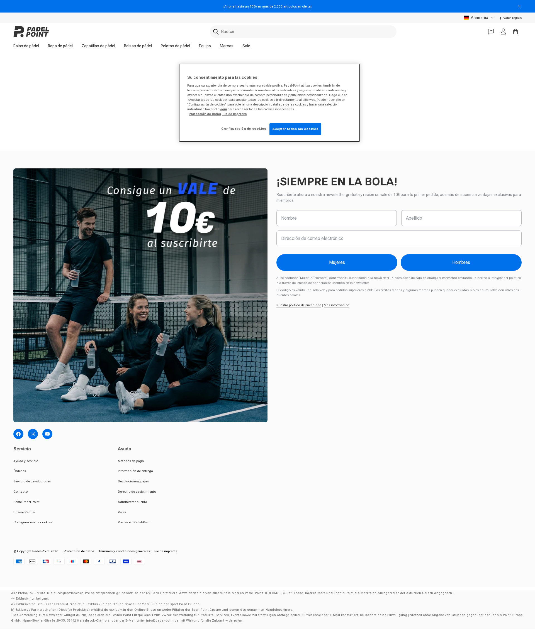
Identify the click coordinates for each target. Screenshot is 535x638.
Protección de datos (79, 551)
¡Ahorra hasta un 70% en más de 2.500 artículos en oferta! (267, 6)
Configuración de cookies (32, 522)
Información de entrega (135, 471)
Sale (246, 46)
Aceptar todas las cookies (295, 129)
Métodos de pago (131, 461)
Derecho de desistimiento (137, 492)
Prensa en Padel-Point (134, 522)
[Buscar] (216, 32)
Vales (122, 512)
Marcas (227, 46)
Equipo (205, 46)
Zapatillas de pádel (98, 46)
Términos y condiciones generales (124, 551)
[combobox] (303, 31)
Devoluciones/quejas (133, 481)
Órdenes (19, 471)
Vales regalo (512, 18)
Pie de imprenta (165, 551)
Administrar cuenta (132, 502)
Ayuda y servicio (25, 461)
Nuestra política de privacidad (298, 305)
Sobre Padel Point (26, 502)
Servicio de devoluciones (32, 481)
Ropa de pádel (60, 46)
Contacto (20, 492)
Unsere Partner (24, 512)
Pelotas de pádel (175, 46)
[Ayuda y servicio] (491, 31)
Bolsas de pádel (138, 46)
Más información (336, 305)
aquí (223, 109)
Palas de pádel (26, 46)
